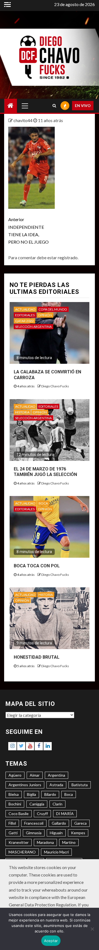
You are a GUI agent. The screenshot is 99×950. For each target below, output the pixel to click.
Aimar (35, 775)
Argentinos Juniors (25, 784)
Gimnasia (34, 832)
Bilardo (50, 794)
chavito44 (23, 120)
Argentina (56, 775)
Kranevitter (19, 842)
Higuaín (56, 832)
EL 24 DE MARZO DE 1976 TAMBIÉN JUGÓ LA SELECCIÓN (45, 471)
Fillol (12, 823)
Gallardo (59, 823)
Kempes (78, 832)
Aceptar (51, 940)
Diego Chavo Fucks (55, 386)
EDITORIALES (25, 315)
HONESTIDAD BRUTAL (36, 657)
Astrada (56, 784)
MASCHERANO (22, 852)
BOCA (43, 503)
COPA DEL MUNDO (52, 309)
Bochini (15, 804)
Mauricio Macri (56, 852)
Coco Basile (19, 813)
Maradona (45, 842)
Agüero (15, 775)
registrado (68, 257)
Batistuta (80, 784)
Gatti (13, 832)
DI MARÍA (65, 813)
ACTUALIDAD (25, 309)
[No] (92, 929)
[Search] (54, 105)
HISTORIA (22, 412)
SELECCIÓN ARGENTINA (33, 327)
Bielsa (14, 794)
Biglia (31, 794)
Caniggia (36, 804)
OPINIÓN (45, 315)
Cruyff (42, 813)
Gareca (80, 823)
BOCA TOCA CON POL (37, 565)
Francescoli (33, 823)
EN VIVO (83, 105)
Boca (68, 794)
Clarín (57, 804)
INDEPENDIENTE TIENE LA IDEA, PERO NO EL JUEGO (28, 230)
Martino (69, 842)
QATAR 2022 (24, 321)
